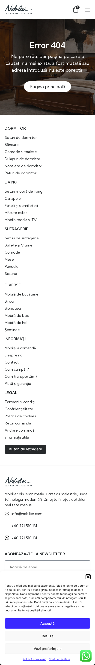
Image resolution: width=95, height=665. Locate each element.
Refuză (47, 636)
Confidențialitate (59, 659)
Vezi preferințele (48, 648)
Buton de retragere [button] (25, 449)
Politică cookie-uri (34, 659)
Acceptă (47, 623)
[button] (88, 577)
